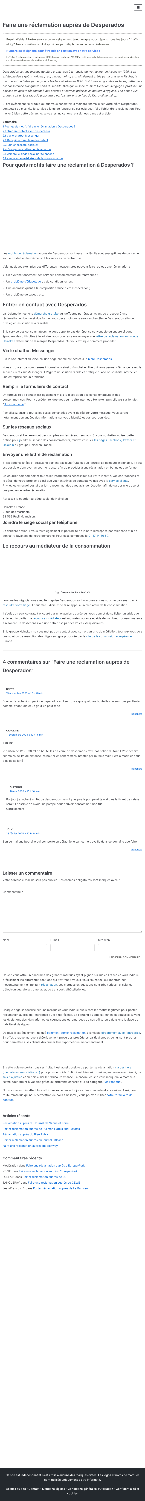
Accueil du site (16, 1488)
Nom (6, 940)
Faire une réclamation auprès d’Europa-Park (55, 1165)
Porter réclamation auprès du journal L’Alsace (33, 1140)
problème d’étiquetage (26, 281)
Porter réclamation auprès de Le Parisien (60, 1188)
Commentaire (13, 892)
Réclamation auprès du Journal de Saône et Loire (36, 1123)
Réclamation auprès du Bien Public (26, 1134)
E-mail (54, 940)
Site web (104, 940)
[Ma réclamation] (22, 7)
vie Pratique (112, 1082)
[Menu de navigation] (138, 7)
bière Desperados (100, 359)
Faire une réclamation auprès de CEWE (54, 1182)
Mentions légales (53, 1488)
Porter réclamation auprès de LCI (45, 1177)
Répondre (136, 713)
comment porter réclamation (66, 1032)
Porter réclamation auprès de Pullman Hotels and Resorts (41, 1129)
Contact (34, 1488)
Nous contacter (14, 404)
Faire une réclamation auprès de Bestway (30, 1145)
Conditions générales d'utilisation (90, 1488)
